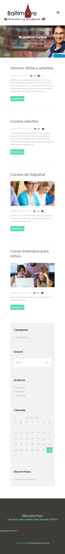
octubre (20, 395)
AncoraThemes (22, 543)
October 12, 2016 (25, 129)
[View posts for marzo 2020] (15, 418)
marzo (20, 387)
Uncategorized (21, 337)
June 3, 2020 (23, 76)
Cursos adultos (24, 121)
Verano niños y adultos (31, 68)
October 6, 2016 (24, 211)
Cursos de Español (27, 174)
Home (24, 43)
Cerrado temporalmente (25, 479)
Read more (17, 99)
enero (19, 391)
